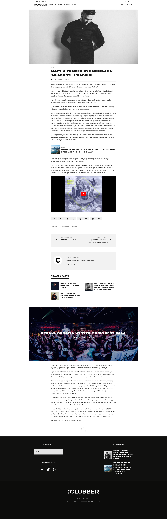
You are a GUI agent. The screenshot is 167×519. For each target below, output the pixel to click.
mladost (74, 226)
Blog (74, 5)
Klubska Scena (105, 416)
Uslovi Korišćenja (84, 498)
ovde (79, 420)
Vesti (51, 5)
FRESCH (97, 501)
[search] (60, 451)
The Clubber (58, 79)
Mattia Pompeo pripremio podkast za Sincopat (70, 295)
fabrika (55, 226)
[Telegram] (86, 218)
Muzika (67, 5)
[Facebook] (54, 218)
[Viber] (80, 218)
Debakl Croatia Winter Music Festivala (71, 240)
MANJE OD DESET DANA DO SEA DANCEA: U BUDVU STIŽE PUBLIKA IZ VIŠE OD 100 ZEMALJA (88, 151)
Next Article (102, 237)
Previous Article (66, 237)
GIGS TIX (92, 173)
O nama (37, 1)
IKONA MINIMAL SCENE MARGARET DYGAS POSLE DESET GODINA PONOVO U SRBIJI (123, 454)
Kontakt (44, 1)
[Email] (99, 218)
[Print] (93, 218)
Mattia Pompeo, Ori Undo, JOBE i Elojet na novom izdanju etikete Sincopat (104, 286)
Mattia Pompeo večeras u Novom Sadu (69, 286)
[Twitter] (60, 218)
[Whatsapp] (73, 218)
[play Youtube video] (83, 194)
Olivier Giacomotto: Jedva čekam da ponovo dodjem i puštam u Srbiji (97, 241)
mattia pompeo (65, 226)
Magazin (59, 5)
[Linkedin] (67, 218)
